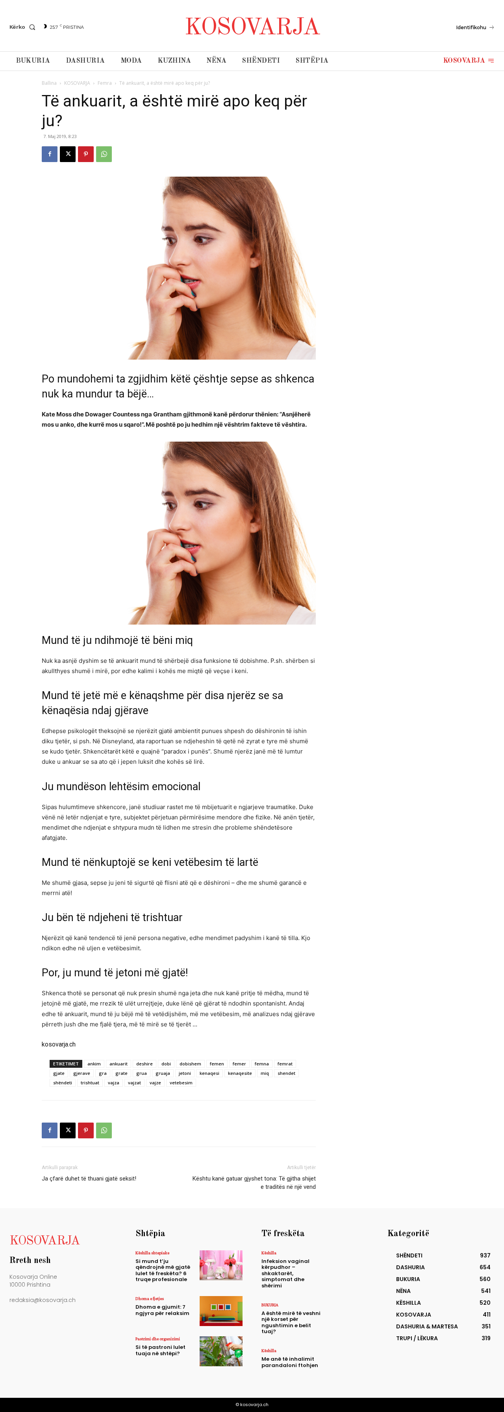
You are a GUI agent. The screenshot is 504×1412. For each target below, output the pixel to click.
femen (217, 1064)
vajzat (134, 1083)
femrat (285, 1064)
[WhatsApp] (104, 154)
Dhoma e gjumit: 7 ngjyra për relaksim (162, 1310)
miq (265, 1073)
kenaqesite (240, 1073)
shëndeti (62, 1083)
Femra (105, 83)
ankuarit (118, 1064)
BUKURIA (269, 1304)
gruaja (163, 1073)
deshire (144, 1064)
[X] (68, 154)
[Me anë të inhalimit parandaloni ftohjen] (347, 1363)
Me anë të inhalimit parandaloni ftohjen (289, 1362)
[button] (24, 27)
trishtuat (90, 1083)
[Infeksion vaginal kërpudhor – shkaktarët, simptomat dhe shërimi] (347, 1265)
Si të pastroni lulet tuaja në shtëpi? (160, 1350)
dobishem (190, 1064)
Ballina (49, 83)
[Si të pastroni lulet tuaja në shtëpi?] (221, 1351)
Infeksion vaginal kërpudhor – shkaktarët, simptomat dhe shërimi (285, 1273)
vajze (155, 1083)
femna (262, 1064)
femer (239, 1064)
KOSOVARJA (77, 83)
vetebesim (181, 1083)
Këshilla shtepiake (152, 1252)
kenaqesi (209, 1073)
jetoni (185, 1073)
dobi (166, 1064)
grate (121, 1073)
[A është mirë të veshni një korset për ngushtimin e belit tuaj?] (347, 1317)
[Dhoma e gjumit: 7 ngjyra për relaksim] (221, 1311)
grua (141, 1073)
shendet (286, 1073)
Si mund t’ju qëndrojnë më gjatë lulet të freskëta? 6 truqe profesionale (162, 1270)
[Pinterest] (86, 154)
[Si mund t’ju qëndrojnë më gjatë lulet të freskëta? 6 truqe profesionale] (221, 1265)
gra (103, 1073)
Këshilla (268, 1252)
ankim (94, 1064)
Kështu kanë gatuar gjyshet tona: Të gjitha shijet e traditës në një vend (254, 1182)
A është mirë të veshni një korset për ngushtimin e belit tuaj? (291, 1322)
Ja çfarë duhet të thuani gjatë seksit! (89, 1178)
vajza (113, 1083)
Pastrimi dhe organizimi (157, 1338)
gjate (59, 1073)
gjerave (81, 1073)
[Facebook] (49, 154)
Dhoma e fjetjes (149, 1298)
